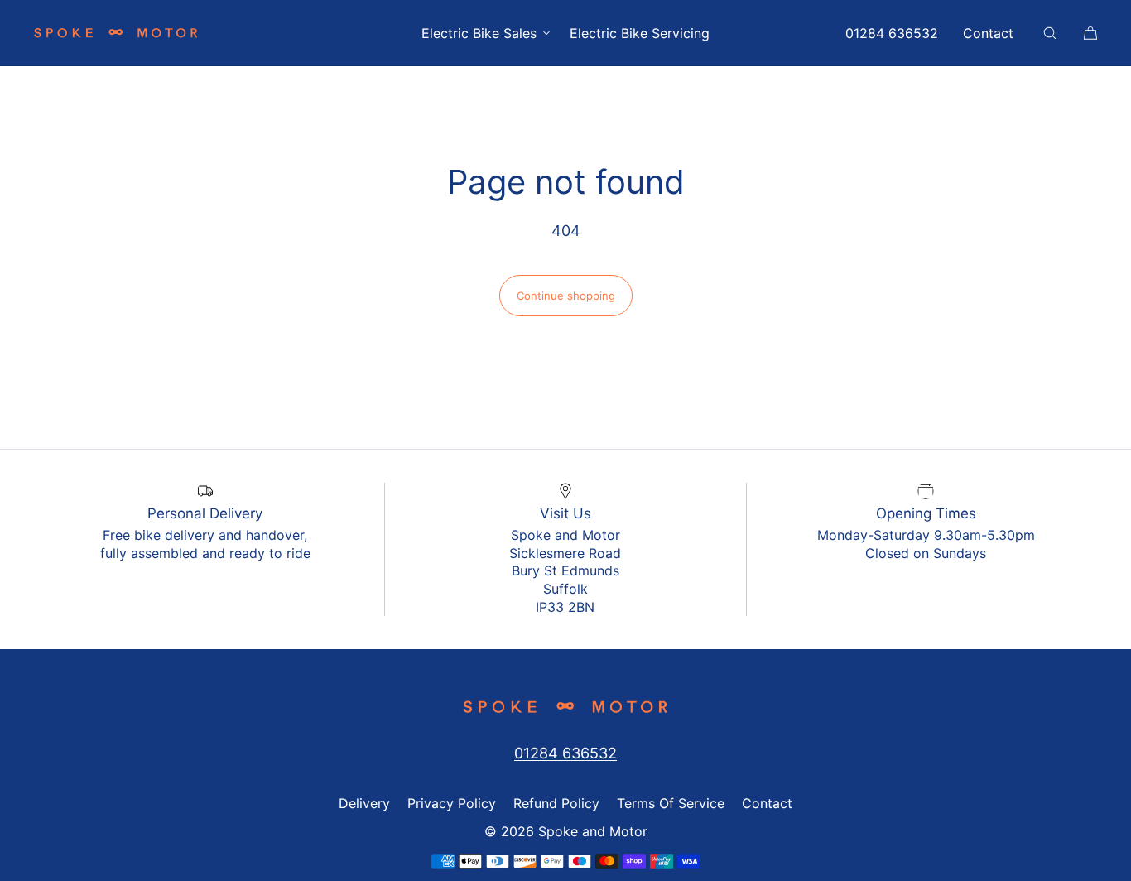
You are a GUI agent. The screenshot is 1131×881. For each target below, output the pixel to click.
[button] (1050, 32)
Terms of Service (670, 803)
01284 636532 (891, 33)
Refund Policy (556, 803)
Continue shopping (566, 295)
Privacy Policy (451, 803)
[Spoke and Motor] (116, 33)
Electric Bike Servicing (640, 33)
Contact (988, 33)
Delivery (364, 803)
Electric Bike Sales (479, 33)
